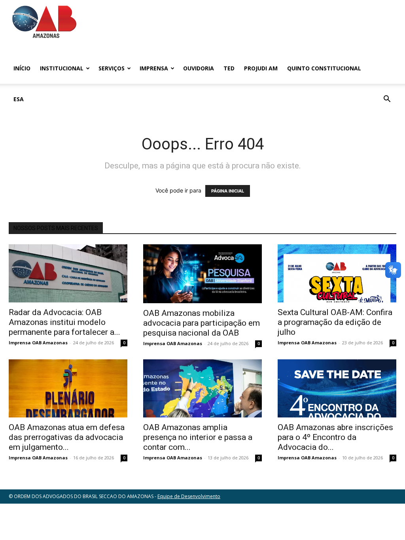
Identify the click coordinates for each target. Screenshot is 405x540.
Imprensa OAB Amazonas (38, 343)
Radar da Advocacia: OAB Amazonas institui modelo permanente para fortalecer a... (64, 322)
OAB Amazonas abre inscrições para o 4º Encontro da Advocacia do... (335, 437)
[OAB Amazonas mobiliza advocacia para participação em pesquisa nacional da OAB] (202, 273)
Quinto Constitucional (324, 68)
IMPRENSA (154, 68)
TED (229, 68)
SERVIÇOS (111, 68)
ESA (18, 99)
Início (21, 68)
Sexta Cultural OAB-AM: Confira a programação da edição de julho (335, 322)
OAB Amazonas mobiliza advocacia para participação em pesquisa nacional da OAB (201, 323)
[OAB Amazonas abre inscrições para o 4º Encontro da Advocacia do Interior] (337, 388)
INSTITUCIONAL (61, 68)
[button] (386, 100)
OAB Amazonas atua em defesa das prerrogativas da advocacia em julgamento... (67, 437)
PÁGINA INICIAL (227, 191)
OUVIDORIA (198, 68)
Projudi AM (261, 68)
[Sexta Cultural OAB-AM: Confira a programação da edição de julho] (337, 273)
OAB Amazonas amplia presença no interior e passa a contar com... (197, 437)
